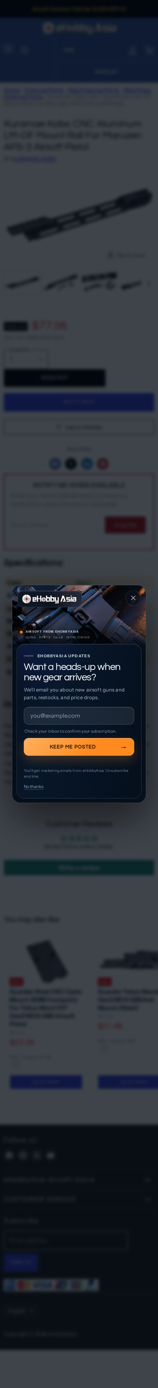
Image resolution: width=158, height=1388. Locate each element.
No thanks (33, 786)
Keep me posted (73, 747)
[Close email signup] (133, 598)
